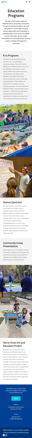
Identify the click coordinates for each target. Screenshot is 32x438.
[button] (30, 2)
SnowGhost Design (23, 432)
